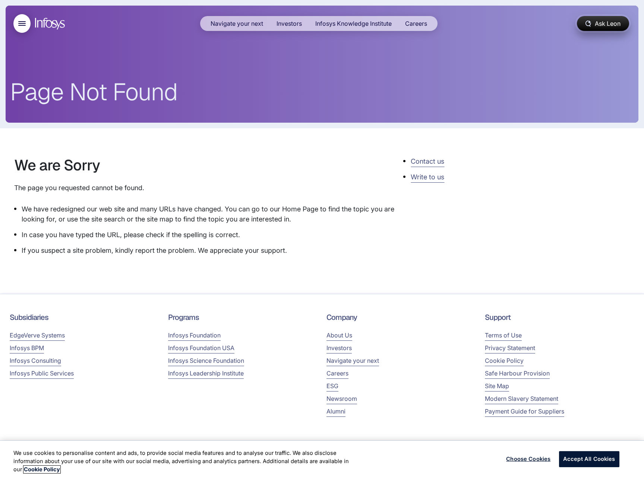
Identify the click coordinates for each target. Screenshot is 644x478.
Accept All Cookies (589, 459)
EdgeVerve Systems (37, 335)
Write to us (427, 177)
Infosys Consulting (35, 360)
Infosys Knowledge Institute (353, 23)
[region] (322, 459)
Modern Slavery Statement (521, 398)
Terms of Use (503, 335)
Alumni (335, 411)
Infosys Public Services (42, 373)
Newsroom (341, 398)
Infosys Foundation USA (201, 348)
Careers (416, 23)
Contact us (427, 161)
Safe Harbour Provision (517, 373)
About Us (339, 335)
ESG (332, 386)
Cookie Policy (504, 360)
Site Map (497, 386)
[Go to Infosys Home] (51, 24)
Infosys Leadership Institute (206, 373)
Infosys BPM (27, 348)
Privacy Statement (510, 348)
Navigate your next (237, 23)
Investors (289, 23)
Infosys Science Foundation (206, 360)
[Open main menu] (22, 23)
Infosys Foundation (194, 335)
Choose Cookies (528, 459)
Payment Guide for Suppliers (524, 411)
